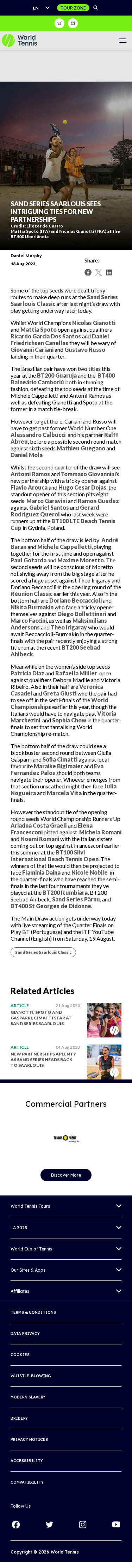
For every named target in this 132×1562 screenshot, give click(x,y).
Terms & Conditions (33, 1312)
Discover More (66, 1175)
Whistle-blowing (31, 1376)
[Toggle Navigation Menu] (122, 40)
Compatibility (27, 1482)
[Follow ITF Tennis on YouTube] (116, 1524)
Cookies (20, 1355)
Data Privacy (25, 1333)
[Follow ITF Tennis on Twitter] (49, 1524)
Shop (59, 23)
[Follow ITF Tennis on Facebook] (16, 1524)
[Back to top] (126, 1549)
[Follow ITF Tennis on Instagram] (82, 1524)
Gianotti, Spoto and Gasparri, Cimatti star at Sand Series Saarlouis (41, 1018)
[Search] (96, 8)
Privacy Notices (29, 1439)
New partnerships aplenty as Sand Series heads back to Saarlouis (43, 1059)
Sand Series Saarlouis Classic (43, 952)
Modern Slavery (28, 1397)
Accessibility (27, 1461)
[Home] (19, 40)
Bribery (19, 1418)
